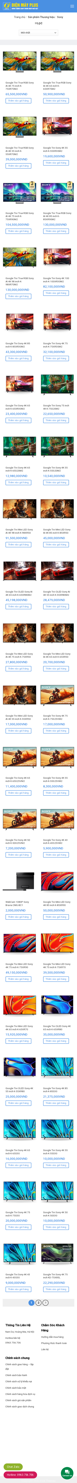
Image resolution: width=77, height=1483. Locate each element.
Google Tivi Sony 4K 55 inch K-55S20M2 (55, 469)
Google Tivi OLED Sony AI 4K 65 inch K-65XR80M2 (19, 593)
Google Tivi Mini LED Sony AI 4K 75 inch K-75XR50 (19, 655)
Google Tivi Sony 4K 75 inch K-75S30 (18, 1214)
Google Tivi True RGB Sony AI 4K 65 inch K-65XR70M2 (57, 85)
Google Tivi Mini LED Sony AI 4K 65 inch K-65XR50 (56, 655)
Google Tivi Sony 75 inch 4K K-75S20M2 (56, 407)
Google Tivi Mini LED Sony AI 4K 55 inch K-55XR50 (19, 717)
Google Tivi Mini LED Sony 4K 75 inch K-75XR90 (19, 966)
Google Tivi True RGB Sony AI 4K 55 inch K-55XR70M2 (20, 150)
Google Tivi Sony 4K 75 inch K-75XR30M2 (55, 345)
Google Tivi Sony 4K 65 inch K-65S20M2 (18, 469)
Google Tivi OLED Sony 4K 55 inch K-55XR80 (19, 1090)
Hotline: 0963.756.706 (20, 1474)
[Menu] (72, 6)
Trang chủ (19, 17)
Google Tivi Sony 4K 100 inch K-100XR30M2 (56, 280)
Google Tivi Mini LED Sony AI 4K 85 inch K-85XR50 (56, 531)
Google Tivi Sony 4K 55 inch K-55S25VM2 (55, 779)
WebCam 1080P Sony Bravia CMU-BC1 (17, 903)
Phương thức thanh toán (54, 1343)
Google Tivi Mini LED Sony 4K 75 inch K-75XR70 (56, 966)
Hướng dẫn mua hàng (52, 1336)
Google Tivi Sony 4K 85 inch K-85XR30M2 (18, 345)
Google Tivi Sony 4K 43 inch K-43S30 (18, 1276)
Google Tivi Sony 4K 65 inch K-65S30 (18, 1152)
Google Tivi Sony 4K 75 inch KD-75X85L (55, 1276)
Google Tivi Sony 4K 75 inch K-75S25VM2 (55, 717)
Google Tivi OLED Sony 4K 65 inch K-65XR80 (57, 1028)
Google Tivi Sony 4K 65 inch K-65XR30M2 (18, 407)
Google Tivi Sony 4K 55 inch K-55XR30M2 (55, 149)
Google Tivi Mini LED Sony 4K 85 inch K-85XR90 (56, 903)
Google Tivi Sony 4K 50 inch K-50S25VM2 (18, 842)
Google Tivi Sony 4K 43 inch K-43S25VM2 (55, 842)
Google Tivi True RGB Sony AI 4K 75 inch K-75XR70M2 (20, 85)
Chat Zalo (13, 1466)
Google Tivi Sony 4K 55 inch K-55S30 (55, 1152)
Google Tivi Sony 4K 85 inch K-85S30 (55, 1090)
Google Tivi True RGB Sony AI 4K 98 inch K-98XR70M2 (20, 281)
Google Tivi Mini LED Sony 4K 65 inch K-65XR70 (19, 1028)
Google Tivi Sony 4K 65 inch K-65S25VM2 (18, 779)
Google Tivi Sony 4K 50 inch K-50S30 (55, 1214)
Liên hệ (45, 1349)
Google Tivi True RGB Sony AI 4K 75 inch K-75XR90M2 (20, 216)
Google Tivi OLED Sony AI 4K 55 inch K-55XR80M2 (56, 593)
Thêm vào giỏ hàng (18, 100)
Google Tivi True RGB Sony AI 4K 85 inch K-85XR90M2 (57, 216)
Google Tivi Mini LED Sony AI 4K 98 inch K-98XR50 (19, 531)
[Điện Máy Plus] (20, 6)
